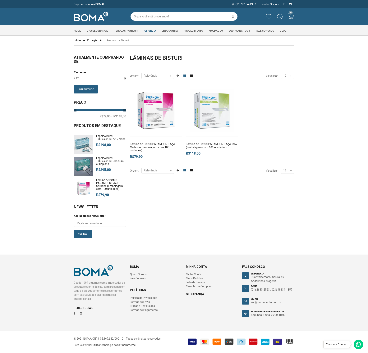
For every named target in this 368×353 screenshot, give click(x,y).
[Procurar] (233, 16)
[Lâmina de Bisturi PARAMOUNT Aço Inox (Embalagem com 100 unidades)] (212, 111)
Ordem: (134, 75)
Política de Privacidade (143, 297)
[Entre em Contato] (358, 345)
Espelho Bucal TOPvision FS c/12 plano (111, 137)
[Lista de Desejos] (269, 18)
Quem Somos (138, 274)
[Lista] (191, 75)
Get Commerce (126, 344)
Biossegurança (97, 30)
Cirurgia (150, 30)
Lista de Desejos (195, 282)
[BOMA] (91, 16)
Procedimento (193, 30)
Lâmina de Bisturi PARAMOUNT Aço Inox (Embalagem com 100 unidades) (211, 145)
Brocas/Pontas (126, 30)
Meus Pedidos (194, 278)
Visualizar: (272, 75)
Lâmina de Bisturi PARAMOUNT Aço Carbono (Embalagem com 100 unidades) (109, 184)
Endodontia (170, 30)
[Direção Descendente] (178, 75)
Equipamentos (239, 30)
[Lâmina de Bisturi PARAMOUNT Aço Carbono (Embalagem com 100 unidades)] (156, 111)
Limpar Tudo (86, 89)
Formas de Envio (140, 301)
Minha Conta (193, 274)
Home (77, 30)
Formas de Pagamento (144, 309)
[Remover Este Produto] (125, 78)
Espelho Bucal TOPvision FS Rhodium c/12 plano (110, 160)
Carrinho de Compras (199, 286)
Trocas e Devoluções (142, 305)
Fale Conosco (265, 30)
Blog (283, 30)
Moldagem (216, 30)
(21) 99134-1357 (282, 289)
